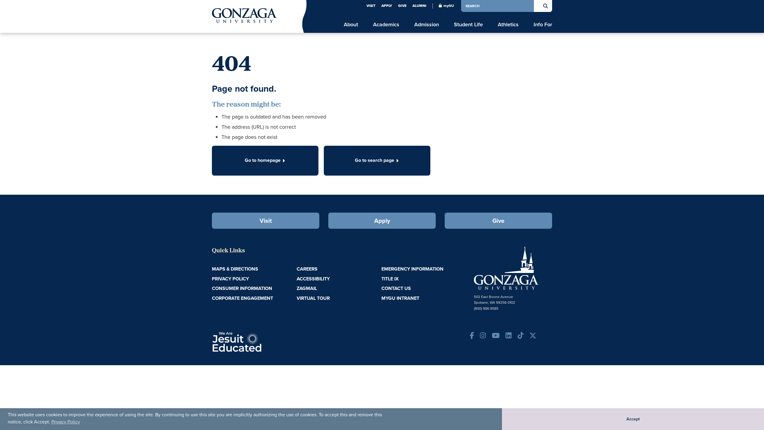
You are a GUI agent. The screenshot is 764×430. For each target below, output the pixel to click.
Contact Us (396, 288)
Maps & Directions (235, 268)
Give (402, 5)
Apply (386, 5)
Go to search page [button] (374, 160)
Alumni (419, 5)
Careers (307, 268)
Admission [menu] (426, 24)
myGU (448, 5)
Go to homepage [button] (263, 160)
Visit (370, 5)
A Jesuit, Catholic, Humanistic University (262, 341)
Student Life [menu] (468, 24)
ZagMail (307, 288)
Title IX (390, 278)
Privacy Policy (65, 421)
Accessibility (313, 278)
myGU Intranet (400, 298)
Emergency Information (412, 268)
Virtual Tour (313, 298)
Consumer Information (242, 288)
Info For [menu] (543, 24)
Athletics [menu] (508, 24)
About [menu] (351, 24)
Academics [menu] (386, 24)
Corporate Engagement (242, 298)
